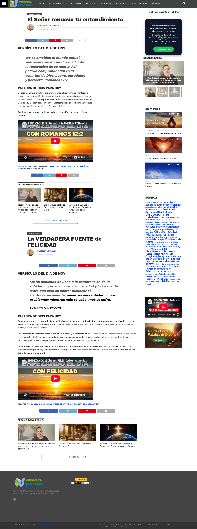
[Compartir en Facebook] (31, 39)
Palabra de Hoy (56, 3)
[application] (163, 307)
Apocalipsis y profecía (154, 207)
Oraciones (120, 3)
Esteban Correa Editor (50, 25)
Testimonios (104, 3)
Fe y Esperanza (171, 220)
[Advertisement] (156, 496)
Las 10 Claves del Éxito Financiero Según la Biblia (54, 207)
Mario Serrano (160, 237)
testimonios (172, 276)
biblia (166, 207)
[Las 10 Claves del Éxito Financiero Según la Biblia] (55, 201)
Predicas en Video (158, 266)
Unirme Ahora (163, 49)
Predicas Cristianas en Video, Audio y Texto (163, 261)
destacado (169, 209)
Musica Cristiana (169, 244)
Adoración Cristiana (154, 202)
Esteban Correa (157, 217)
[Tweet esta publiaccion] (49, 174)
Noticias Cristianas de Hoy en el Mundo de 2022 (162, 247)
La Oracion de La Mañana (76, 166)
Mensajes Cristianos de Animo (163, 240)
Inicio (42, 3)
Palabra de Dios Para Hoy (30, 168)
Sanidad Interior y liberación (156, 277)
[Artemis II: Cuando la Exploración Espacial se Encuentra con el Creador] (81, 201)
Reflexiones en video (167, 274)
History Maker (44, 524)
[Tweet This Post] (67, 265)
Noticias (90, 3)
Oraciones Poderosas (157, 256)
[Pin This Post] (87, 265)
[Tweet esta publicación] (43, 39)
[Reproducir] (149, 314)
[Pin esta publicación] (55, 39)
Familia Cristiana (159, 220)
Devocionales (75, 3)
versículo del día (160, 281)
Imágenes (155, 3)
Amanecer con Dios (170, 204)
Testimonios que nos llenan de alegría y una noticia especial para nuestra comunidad (29, 209)
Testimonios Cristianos (156, 278)
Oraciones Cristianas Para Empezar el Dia (160, 252)
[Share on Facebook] (48, 265)
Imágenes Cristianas (167, 226)
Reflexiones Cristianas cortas (158, 270)
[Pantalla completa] (178, 314)
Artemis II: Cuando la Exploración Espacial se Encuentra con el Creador (80, 209)
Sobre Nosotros (138, 3)
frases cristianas (152, 222)
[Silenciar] (173, 314)
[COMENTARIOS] (80, 39)
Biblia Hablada (157, 210)
